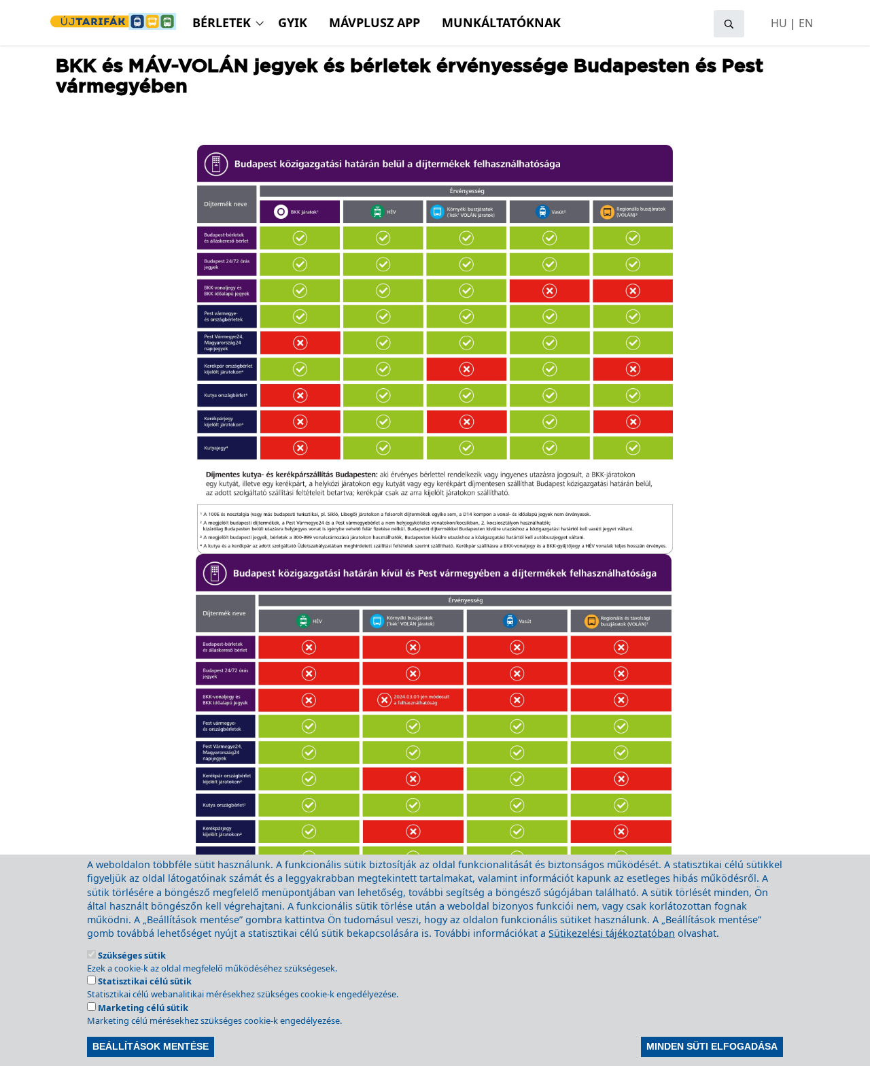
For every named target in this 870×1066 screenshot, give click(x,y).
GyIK (292, 22)
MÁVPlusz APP (374, 22)
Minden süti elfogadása (712, 1047)
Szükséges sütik (132, 955)
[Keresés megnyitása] (729, 23)
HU (779, 23)
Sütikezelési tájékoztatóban (612, 933)
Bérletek (221, 22)
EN (806, 23)
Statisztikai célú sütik (145, 981)
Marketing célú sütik (143, 1007)
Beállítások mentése (150, 1047)
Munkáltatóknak (501, 22)
